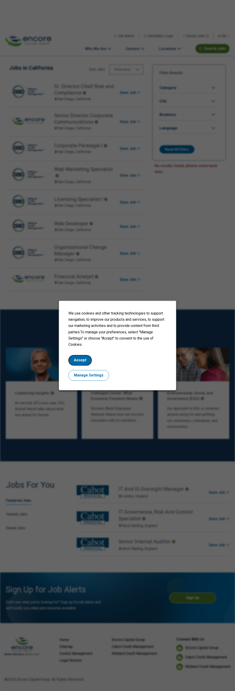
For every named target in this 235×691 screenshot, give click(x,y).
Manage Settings (89, 375)
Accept (80, 360)
